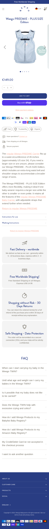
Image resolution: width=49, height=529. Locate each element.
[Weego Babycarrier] (24, 9)
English (5, 505)
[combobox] (7, 505)
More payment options (24, 110)
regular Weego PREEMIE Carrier (23, 153)
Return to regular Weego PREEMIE (19, 208)
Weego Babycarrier (21, 513)
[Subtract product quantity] (11, 87)
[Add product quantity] (4, 87)
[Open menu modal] (3, 9)
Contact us (23, 136)
